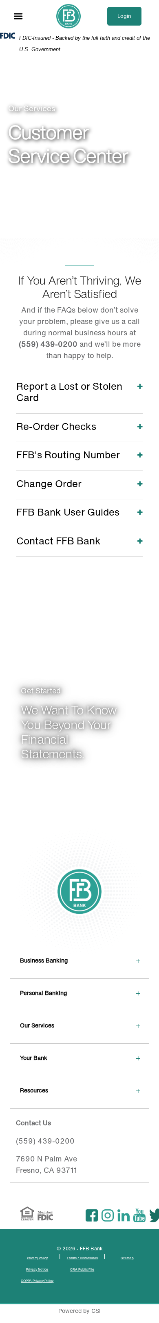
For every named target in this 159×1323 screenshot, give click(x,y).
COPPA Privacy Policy (37, 1280)
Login (124, 16)
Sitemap (127, 1258)
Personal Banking (43, 992)
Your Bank (33, 1057)
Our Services (37, 1025)
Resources (34, 1090)
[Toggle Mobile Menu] (18, 16)
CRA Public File (82, 1269)
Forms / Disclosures (82, 1258)
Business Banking (44, 960)
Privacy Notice (37, 1269)
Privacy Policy (37, 1258)
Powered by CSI (79, 1310)
